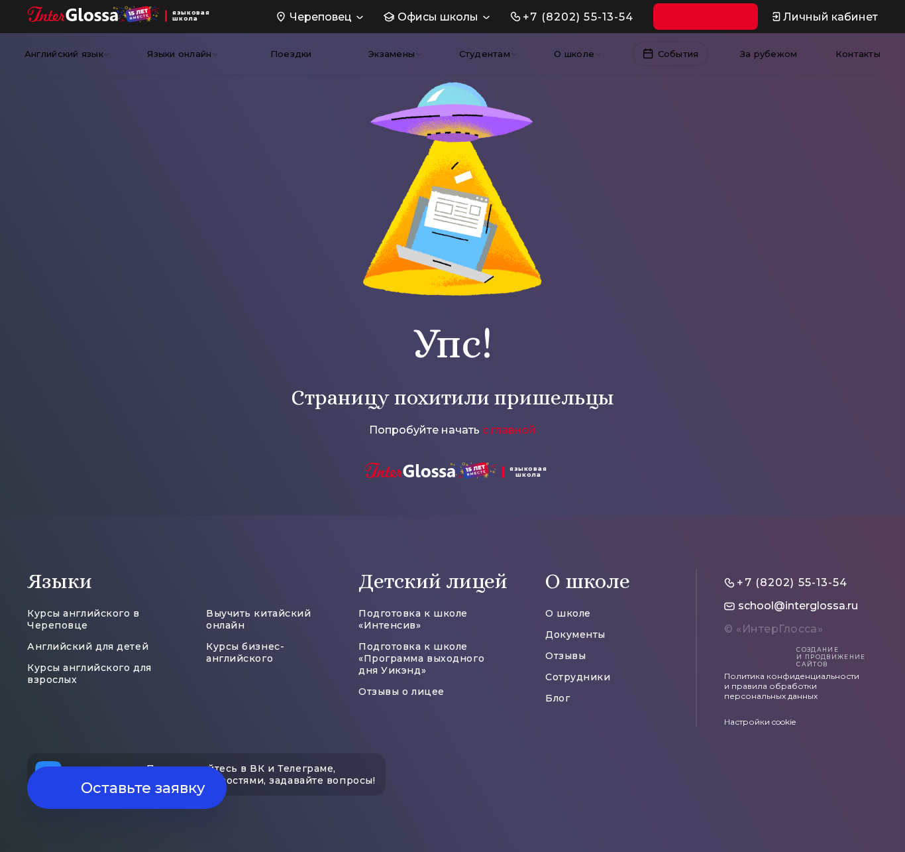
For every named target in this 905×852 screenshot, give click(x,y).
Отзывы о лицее (401, 692)
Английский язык (64, 53)
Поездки (291, 53)
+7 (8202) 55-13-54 (578, 17)
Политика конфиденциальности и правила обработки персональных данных (791, 686)
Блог (557, 698)
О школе (574, 53)
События (678, 53)
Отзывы (565, 656)
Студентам (484, 53)
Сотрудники (578, 677)
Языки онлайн (179, 53)
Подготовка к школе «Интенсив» (413, 619)
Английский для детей (87, 646)
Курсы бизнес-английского (245, 652)
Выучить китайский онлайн (258, 619)
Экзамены (391, 53)
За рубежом (769, 53)
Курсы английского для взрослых (89, 674)
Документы (575, 634)
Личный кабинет (830, 17)
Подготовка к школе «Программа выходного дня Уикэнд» (421, 658)
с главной (509, 430)
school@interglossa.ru (798, 605)
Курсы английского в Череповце (83, 619)
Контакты (857, 53)
